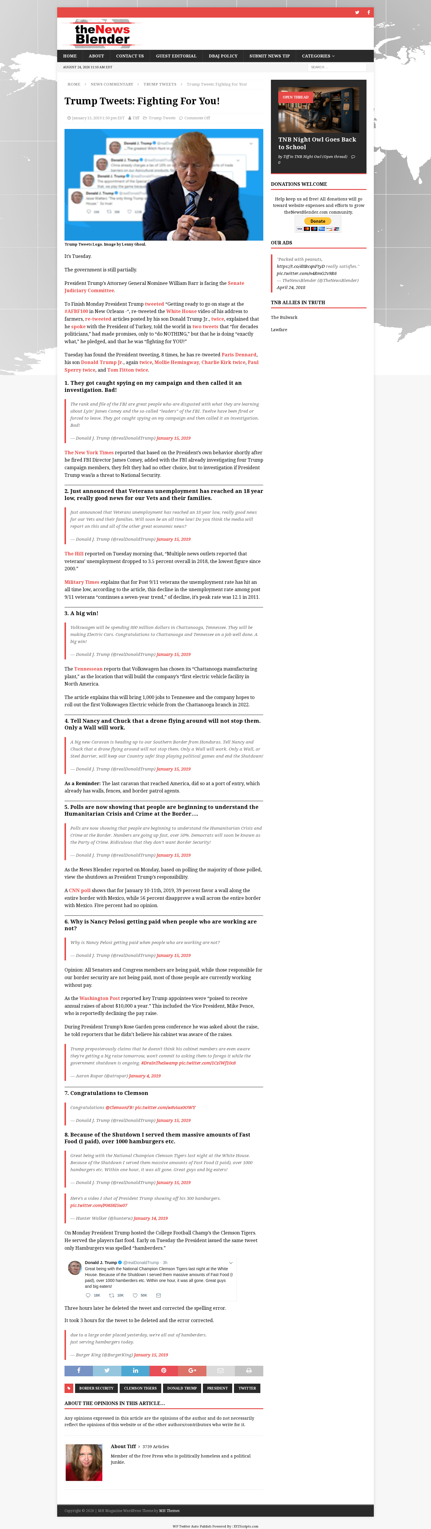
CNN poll (80, 890)
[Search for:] (337, 67)
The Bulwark (284, 317)
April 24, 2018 (291, 287)
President (217, 1388)
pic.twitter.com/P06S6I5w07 (98, 1205)
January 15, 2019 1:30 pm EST (98, 118)
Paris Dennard (239, 355)
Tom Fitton (120, 370)
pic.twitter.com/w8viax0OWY (165, 1107)
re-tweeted (98, 319)
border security (96, 1388)
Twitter (247, 1388)
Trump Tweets (162, 118)
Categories (316, 56)
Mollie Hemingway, (177, 362)
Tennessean (88, 669)
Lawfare (279, 329)
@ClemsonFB (119, 1107)
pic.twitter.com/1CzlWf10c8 (207, 1063)
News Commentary (112, 84)
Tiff (136, 118)
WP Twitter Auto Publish (192, 1526)
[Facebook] (369, 12)
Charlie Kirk (216, 362)
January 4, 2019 (145, 1076)
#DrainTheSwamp (159, 1063)
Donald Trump (182, 1388)
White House (181, 311)
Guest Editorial (176, 56)
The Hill (74, 554)
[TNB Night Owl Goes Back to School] (318, 109)
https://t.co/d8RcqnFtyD (301, 266)
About (96, 56)
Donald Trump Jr (101, 362)
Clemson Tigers (140, 1388)
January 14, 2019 (151, 1218)
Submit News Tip (270, 56)
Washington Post (99, 998)
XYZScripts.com (246, 1526)
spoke (78, 326)
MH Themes (169, 1511)
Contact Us (130, 56)
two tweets (205, 326)
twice (217, 319)
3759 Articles (155, 1446)
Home (70, 56)
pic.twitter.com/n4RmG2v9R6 (307, 273)
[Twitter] (357, 12)
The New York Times (89, 452)
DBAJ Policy (223, 56)
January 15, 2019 (174, 438)
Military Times (82, 582)
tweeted (154, 304)
